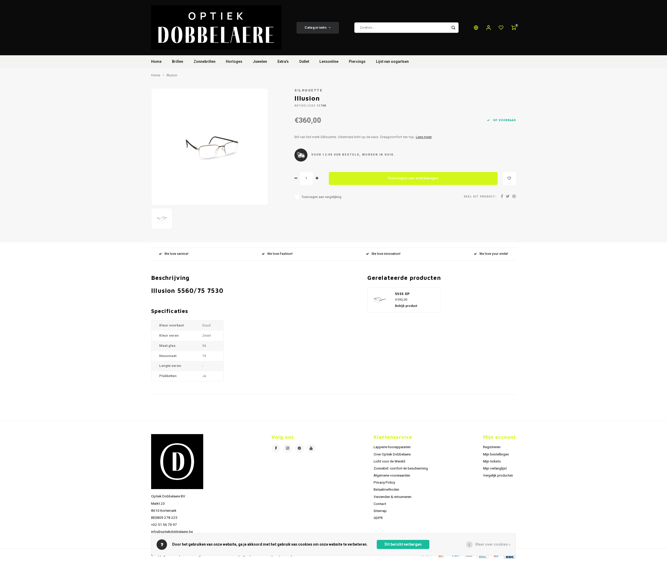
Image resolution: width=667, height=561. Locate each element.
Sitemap (380, 511)
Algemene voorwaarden (392, 475)
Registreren (492, 447)
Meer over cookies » (492, 544)
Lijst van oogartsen (392, 61)
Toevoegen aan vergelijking (321, 197)
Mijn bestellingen (496, 454)
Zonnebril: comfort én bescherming (401, 468)
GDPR (378, 518)
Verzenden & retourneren (392, 497)
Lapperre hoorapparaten (392, 447)
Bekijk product (406, 306)
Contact (380, 504)
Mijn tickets (492, 461)
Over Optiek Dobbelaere (392, 454)
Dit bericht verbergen (403, 544)
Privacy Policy (384, 482)
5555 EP (402, 294)
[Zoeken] (453, 27)
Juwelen (260, 61)
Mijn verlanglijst (495, 468)
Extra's (283, 61)
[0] (513, 27)
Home (156, 61)
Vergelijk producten (498, 475)
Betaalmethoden (386, 489)
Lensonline (328, 61)
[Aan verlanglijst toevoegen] (509, 178)
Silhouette (308, 90)
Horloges (234, 61)
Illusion (171, 75)
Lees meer (424, 137)
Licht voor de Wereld (389, 461)
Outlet (304, 61)
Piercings (357, 61)
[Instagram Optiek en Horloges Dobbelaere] (287, 448)
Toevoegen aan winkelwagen (413, 178)
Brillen (177, 61)
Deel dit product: (480, 197)
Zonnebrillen (204, 61)
